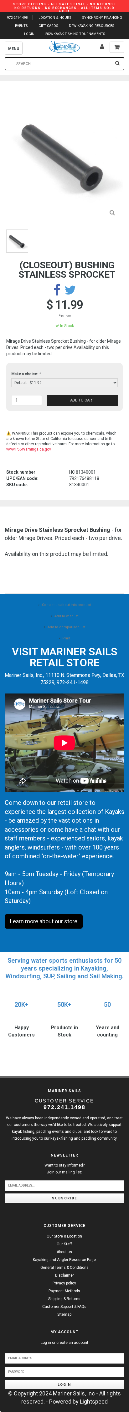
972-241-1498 (17, 18)
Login (64, 1385)
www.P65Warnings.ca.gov (28, 449)
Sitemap (64, 1314)
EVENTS (21, 26)
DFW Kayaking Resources (91, 26)
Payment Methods (64, 1291)
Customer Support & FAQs (64, 1306)
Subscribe (64, 1198)
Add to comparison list (66, 627)
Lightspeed (94, 1401)
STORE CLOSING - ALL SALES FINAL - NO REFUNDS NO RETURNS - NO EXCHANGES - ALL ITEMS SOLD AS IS (64, 8)
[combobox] (64, 63)
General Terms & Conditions (64, 1267)
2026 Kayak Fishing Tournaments (75, 34)
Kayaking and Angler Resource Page (64, 1260)
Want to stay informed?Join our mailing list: (64, 1168)
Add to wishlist (66, 616)
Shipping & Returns (64, 1299)
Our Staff (64, 1244)
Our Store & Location (64, 1236)
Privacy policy (64, 1283)
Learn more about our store (43, 921)
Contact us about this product (66, 605)
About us (64, 1252)
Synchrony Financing (102, 18)
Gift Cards (48, 26)
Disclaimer (64, 1275)
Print (66, 638)
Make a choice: (25, 374)
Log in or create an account (64, 1342)
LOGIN (29, 34)
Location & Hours (55, 18)
